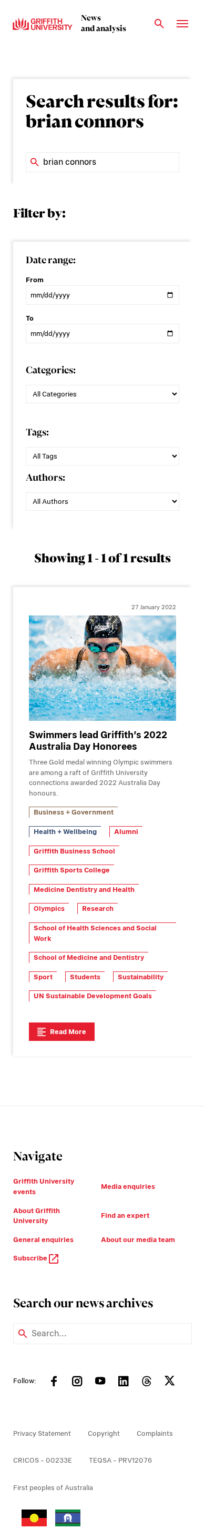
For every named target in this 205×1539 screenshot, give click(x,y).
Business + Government (74, 812)
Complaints (155, 1433)
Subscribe (31, 1258)
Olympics (49, 908)
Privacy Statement (42, 1433)
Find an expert (125, 1215)
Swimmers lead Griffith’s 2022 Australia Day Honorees (98, 740)
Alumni (126, 832)
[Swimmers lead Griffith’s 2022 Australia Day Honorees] (102, 668)
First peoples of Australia (53, 1488)
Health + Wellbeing (65, 832)
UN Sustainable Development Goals (93, 996)
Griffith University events (43, 1186)
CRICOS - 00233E (42, 1460)
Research (98, 908)
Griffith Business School (74, 851)
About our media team (138, 1240)
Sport (43, 977)
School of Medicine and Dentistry (89, 957)
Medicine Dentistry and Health (84, 889)
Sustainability (140, 977)
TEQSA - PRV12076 (120, 1460)
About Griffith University (36, 1216)
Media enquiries (128, 1186)
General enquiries (43, 1240)
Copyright (104, 1433)
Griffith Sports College (72, 870)
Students (85, 977)
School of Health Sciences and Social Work (95, 933)
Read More (68, 1032)
